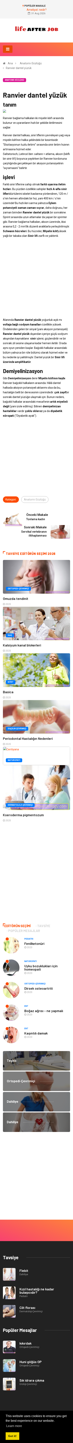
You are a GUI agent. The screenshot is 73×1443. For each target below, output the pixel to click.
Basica (8, 692)
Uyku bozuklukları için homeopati (41, 967)
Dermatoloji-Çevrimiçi (20, 805)
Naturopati (14, 760)
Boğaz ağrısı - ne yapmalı (43, 1011)
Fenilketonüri (34, 943)
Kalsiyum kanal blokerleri (22, 645)
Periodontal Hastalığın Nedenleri (28, 738)
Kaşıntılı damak (36, 1033)
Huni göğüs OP (30, 1362)
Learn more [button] (14, 1426)
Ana (10, 63)
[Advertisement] (36, 277)
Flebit (23, 1270)
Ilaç (10, 635)
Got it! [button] (12, 1436)
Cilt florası (27, 1307)
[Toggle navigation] (7, 49)
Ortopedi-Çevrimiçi (18, 589)
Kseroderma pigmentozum (23, 815)
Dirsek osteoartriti (38, 988)
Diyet (10, 682)
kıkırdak (25, 1343)
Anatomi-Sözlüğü (31, 63)
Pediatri (28, 939)
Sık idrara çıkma (31, 1380)
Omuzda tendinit (15, 598)
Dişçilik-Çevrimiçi (17, 729)
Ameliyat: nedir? (37, 9)
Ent (26, 1006)
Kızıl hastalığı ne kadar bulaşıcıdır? (36, 1290)
